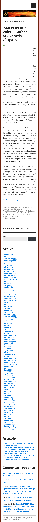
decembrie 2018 (10, 405)
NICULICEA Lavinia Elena (12, 473)
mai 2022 (7, 326)
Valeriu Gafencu (29, 215)
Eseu (11, 209)
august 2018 (8, 412)
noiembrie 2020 (10, 360)
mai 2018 (7, 418)
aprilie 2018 (8, 420)
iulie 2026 (7, 256)
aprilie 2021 (8, 351)
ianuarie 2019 (9, 403)
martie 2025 (8, 268)
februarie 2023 (9, 314)
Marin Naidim (7, 215)
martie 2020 (8, 376)
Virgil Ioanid (7, 217)
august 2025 (8, 262)
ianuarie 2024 (9, 293)
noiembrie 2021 (9, 337)
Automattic (15, 520)
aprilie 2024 (8, 287)
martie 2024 (8, 289)
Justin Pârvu (27, 213)
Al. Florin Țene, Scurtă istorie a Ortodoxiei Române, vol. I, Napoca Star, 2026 (19, 450)
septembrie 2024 (10, 279)
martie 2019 (8, 399)
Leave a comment (9, 219)
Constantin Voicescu (15, 211)
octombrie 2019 (10, 385)
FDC (25, 211)
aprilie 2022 (8, 328)
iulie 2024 (7, 281)
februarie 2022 (9, 331)
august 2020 (8, 366)
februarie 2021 (9, 355)
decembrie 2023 (10, 295)
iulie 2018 (7, 414)
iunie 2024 (8, 283)
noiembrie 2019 (9, 384)
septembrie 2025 (10, 260)
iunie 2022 (8, 324)
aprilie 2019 (8, 397)
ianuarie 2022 (9, 333)
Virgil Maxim (17, 217)
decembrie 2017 (10, 428)
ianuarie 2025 (9, 272)
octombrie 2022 (10, 316)
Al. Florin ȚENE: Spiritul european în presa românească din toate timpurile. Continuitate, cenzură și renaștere (19, 457)
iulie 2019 (7, 391)
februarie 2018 (9, 424)
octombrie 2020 (10, 362)
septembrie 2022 (10, 318)
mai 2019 (7, 395)
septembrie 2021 (10, 341)
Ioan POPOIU (17, 213)
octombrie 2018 (10, 409)
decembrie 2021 (10, 335)
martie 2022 (8, 329)
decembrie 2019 (10, 382)
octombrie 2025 (10, 258)
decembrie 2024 (10, 273)
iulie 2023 (7, 304)
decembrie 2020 (10, 358)
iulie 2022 (7, 322)
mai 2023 (7, 308)
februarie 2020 (9, 378)
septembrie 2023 (10, 300)
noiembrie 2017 (9, 430)
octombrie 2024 (10, 277)
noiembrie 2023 (10, 297)
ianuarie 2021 (9, 356)
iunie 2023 (8, 306)
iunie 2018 (7, 416)
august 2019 (8, 389)
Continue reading (10, 200)
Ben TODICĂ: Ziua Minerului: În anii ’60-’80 (19, 448)
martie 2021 (8, 353)
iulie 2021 (7, 345)
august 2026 (8, 254)
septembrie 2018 (10, 411)
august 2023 (8, 302)
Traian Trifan (18, 215)
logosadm (28, 207)
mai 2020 (7, 372)
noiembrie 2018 (9, 407)
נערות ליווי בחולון (7, 480)
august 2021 (8, 343)
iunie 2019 (7, 393)
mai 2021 (7, 349)
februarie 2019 (9, 401)
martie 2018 (8, 422)
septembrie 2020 (10, 364)
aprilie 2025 (8, 266)
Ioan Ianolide (7, 213)
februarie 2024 (9, 291)
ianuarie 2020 (9, 380)
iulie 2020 (7, 368)
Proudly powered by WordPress (14, 518)
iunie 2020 (8, 370)
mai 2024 (7, 285)
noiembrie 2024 (10, 275)
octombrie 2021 (10, 339)
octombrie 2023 (10, 299)
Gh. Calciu (30, 211)
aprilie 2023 (8, 310)
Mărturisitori (18, 209)
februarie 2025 (9, 270)
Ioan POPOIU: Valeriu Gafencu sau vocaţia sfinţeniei (16, 34)
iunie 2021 (7, 347)
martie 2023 (8, 312)
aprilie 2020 (8, 374)
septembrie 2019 (10, 387)
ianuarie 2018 (9, 426)
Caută (4, 236)
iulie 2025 (7, 264)
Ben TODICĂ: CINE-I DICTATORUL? (17, 453)
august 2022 (8, 320)
